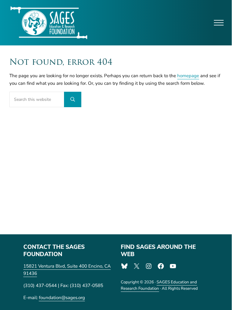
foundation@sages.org (62, 298)
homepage (188, 76)
